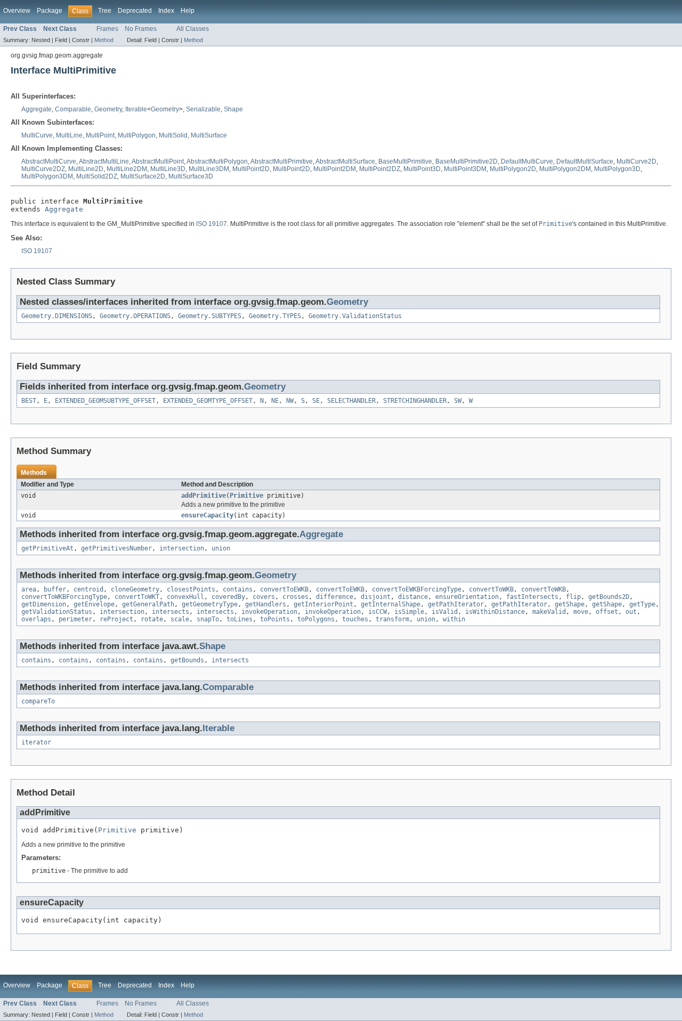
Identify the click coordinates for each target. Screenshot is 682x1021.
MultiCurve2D (636, 161)
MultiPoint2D (251, 169)
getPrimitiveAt (47, 548)
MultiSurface (209, 135)
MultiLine (69, 135)
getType (642, 604)
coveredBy (228, 597)
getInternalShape (390, 604)
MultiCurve (37, 135)
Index (166, 10)
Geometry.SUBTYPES (209, 316)
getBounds (187, 660)
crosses (295, 597)
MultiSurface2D (142, 176)
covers (264, 597)
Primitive (246, 495)
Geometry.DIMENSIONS (56, 316)
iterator (36, 742)
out (631, 611)
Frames (107, 29)
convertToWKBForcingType (64, 597)
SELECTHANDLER (351, 400)
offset (607, 611)
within (454, 619)
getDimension (43, 604)
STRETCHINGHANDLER (414, 400)
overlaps (36, 619)
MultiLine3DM (209, 169)
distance (413, 597)
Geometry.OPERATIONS (135, 316)
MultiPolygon (137, 135)
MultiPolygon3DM (47, 176)
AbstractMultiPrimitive (281, 161)
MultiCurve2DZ (43, 169)
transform (392, 619)
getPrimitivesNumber (116, 548)
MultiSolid (173, 135)
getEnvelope (94, 604)
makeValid (549, 611)
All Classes (192, 29)
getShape (569, 604)
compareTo (38, 701)
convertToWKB (491, 589)
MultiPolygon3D (617, 169)
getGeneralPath (148, 604)
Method (103, 40)
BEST (28, 400)
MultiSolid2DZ (96, 176)
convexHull (185, 597)
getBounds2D (608, 597)
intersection (181, 548)
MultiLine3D (167, 169)
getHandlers (265, 604)
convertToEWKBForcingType (416, 589)
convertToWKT (137, 597)
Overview (16, 10)
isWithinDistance (495, 611)
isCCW (377, 611)
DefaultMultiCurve (527, 161)
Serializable (203, 109)
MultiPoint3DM (465, 169)
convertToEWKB (284, 589)
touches (355, 619)
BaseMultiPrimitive (405, 161)
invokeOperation (269, 611)
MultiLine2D (85, 169)
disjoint (376, 597)
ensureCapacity (207, 515)
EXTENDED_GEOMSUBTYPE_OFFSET (105, 400)
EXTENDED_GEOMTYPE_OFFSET (208, 400)
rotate (152, 619)
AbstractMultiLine (104, 161)
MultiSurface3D (190, 176)
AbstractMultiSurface (345, 161)
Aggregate (36, 109)
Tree (104, 10)
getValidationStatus (56, 611)
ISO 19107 (211, 224)
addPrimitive (203, 495)
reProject (116, 619)
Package (49, 10)
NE (275, 400)
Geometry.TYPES (275, 316)
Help (187, 10)
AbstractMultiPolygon (217, 161)
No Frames (141, 29)
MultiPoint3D (422, 169)
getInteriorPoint (323, 604)
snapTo (208, 619)
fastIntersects (532, 597)
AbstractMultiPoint (158, 161)
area (28, 589)
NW (290, 400)
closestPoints (191, 589)
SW (457, 400)
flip (573, 597)
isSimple (409, 611)
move (580, 611)
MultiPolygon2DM (565, 169)
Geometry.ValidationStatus (355, 316)
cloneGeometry (135, 589)
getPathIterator (456, 604)
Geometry (108, 109)
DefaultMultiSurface (584, 161)
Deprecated (135, 10)
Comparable (73, 109)
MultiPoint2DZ (379, 169)
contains (238, 589)
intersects (170, 611)
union (221, 548)
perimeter (75, 619)
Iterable (136, 109)
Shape (233, 109)
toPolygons (316, 619)
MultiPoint (100, 135)
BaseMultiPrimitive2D (466, 161)
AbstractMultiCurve (48, 161)
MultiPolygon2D (513, 169)
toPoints (275, 619)
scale (179, 619)
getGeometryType (210, 604)
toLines (239, 619)
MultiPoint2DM (334, 169)
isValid (445, 611)
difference (334, 597)
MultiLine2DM (127, 169)
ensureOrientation (467, 597)
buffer (55, 589)
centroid (88, 589)
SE (316, 400)
